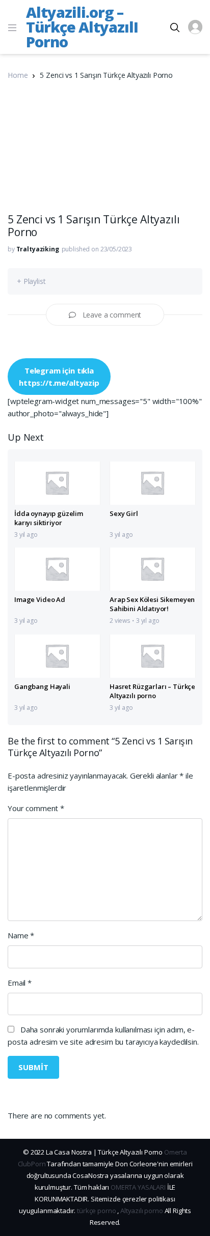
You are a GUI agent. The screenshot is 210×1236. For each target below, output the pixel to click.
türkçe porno (96, 1210)
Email (20, 983)
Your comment (36, 808)
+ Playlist (31, 281)
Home (18, 75)
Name (21, 935)
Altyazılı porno (141, 1210)
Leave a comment (112, 315)
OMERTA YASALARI (138, 1187)
